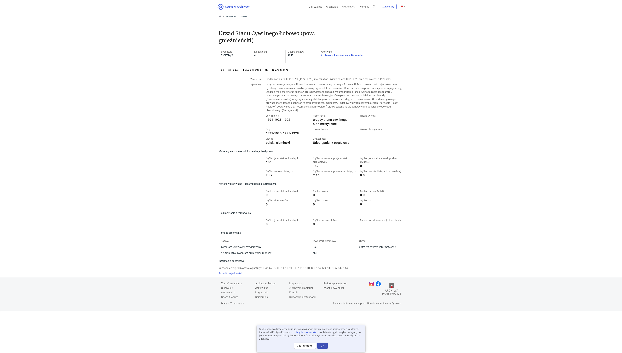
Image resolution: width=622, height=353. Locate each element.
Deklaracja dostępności (302, 297)
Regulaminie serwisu (306, 332)
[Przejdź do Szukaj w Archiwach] (236, 7)
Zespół (244, 16)
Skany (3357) (280, 70)
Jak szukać (315, 6)
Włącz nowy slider (333, 288)
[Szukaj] (374, 6)
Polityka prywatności (335, 283)
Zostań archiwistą (231, 283)
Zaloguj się (388, 6)
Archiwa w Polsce (265, 283)
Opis (221, 70)
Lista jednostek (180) (255, 70)
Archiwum (230, 16)
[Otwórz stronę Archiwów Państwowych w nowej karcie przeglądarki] (391, 289)
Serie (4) (233, 70)
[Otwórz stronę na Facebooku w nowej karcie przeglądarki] (379, 283)
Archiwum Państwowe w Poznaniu (342, 55)
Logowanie (261, 292)
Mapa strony (296, 283)
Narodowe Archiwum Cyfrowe (384, 303)
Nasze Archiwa (229, 297)
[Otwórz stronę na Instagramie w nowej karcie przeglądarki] (372, 283)
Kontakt (364, 6)
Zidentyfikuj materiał (301, 288)
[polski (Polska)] (403, 6)
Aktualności (349, 6)
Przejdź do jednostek (231, 273)
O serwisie (332, 6)
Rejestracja (261, 297)
